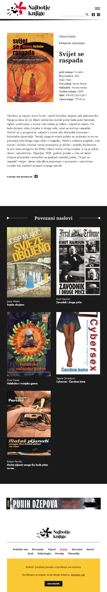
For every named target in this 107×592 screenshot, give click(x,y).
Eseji (30, 553)
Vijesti (52, 549)
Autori (90, 549)
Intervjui (77, 549)
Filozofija (73, 553)
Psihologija (44, 553)
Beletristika (78, 43)
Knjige (64, 549)
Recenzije (38, 549)
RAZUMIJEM (53, 583)
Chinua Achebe (67, 36)
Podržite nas (20, 549)
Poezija (59, 553)
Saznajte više (78, 575)
